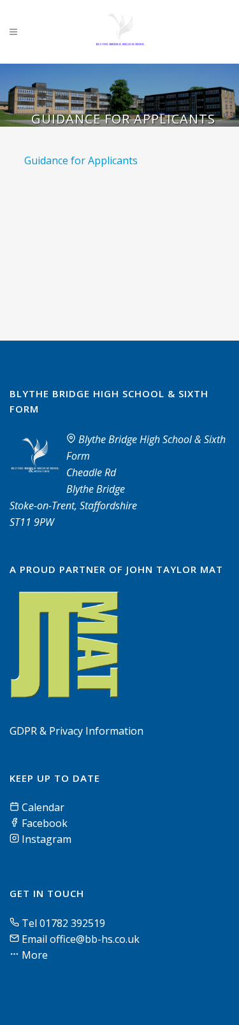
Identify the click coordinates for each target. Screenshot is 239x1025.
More (33, 955)
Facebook (43, 823)
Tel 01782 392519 (63, 923)
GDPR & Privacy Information (76, 731)
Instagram (45, 839)
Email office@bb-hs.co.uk (81, 939)
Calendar (41, 807)
